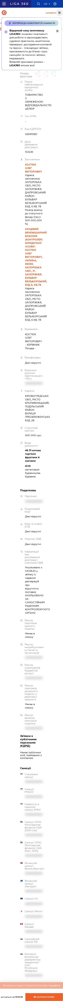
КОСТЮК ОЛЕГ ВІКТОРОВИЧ (33, 168)
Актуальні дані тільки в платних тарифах (31, 985)
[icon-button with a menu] (59, 12)
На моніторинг (45, 997)
